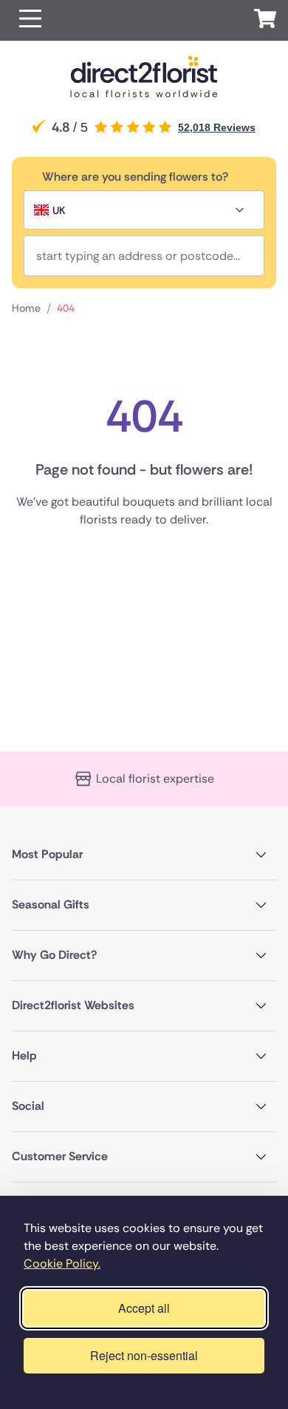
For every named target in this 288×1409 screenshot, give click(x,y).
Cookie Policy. (62, 1263)
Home (26, 308)
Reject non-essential (144, 1355)
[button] (30, 20)
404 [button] (66, 308)
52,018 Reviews (217, 127)
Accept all (144, 1307)
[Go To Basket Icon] (265, 21)
